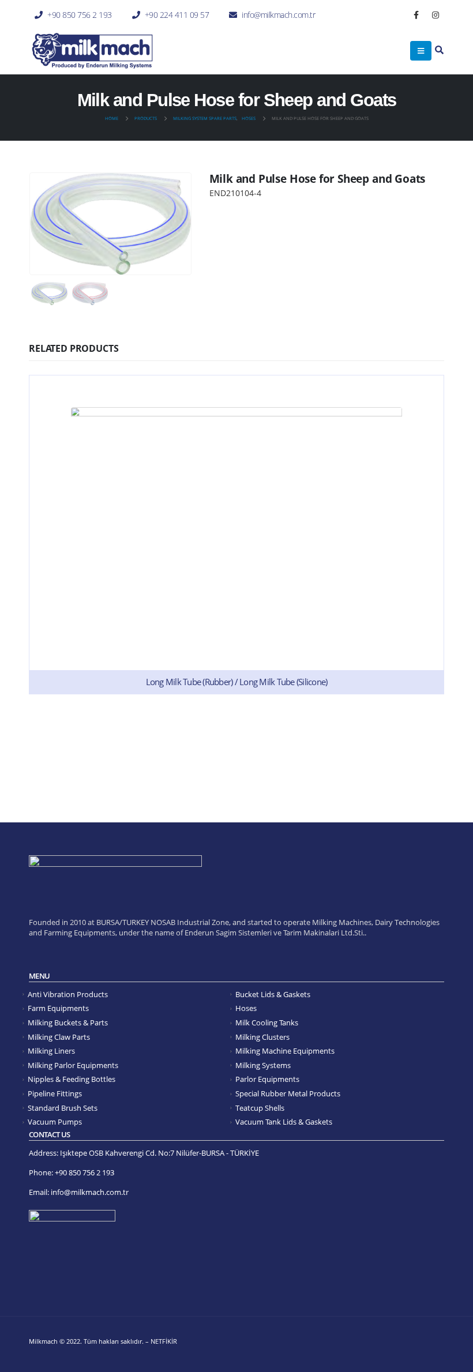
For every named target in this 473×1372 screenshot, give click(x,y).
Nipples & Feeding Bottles (71, 1079)
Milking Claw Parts (59, 1037)
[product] (236, 534)
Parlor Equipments (267, 1079)
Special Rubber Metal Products (287, 1094)
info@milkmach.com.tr (278, 14)
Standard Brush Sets (62, 1108)
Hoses (246, 1008)
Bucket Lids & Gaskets (272, 994)
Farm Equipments (58, 1008)
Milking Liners (51, 1051)
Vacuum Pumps (55, 1122)
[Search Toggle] (439, 50)
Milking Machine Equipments (285, 1051)
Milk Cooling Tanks (266, 1023)
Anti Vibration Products (68, 994)
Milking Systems (263, 1065)
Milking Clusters (262, 1037)
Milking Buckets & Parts (68, 1023)
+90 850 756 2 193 (79, 14)
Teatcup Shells (259, 1108)
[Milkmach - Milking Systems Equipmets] (92, 51)
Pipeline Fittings (55, 1094)
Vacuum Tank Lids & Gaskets (283, 1122)
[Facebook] (416, 15)
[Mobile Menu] (420, 51)
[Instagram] (435, 15)
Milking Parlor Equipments (73, 1065)
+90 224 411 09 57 (177, 14)
